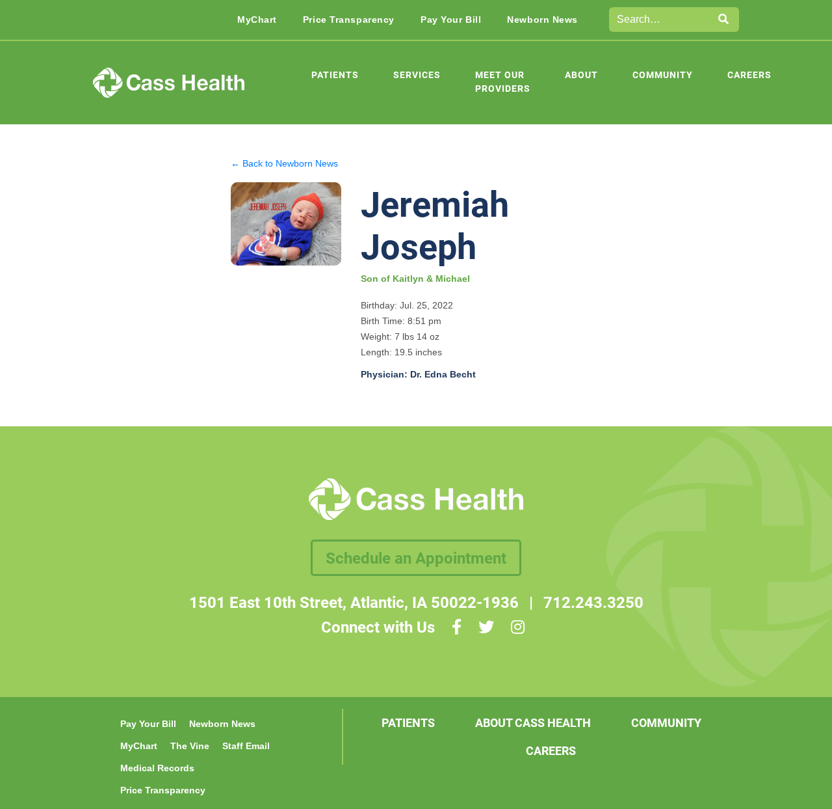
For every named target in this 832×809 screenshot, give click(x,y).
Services (417, 74)
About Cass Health (533, 722)
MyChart (257, 19)
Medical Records (157, 768)
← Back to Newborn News (284, 163)
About (581, 74)
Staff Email (246, 746)
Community (662, 74)
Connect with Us (378, 626)
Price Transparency (349, 19)
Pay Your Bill (451, 19)
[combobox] (659, 19)
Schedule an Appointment (416, 557)
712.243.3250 (593, 602)
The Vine (189, 746)
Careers (749, 74)
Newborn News (542, 19)
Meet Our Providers (502, 81)
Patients (335, 74)
